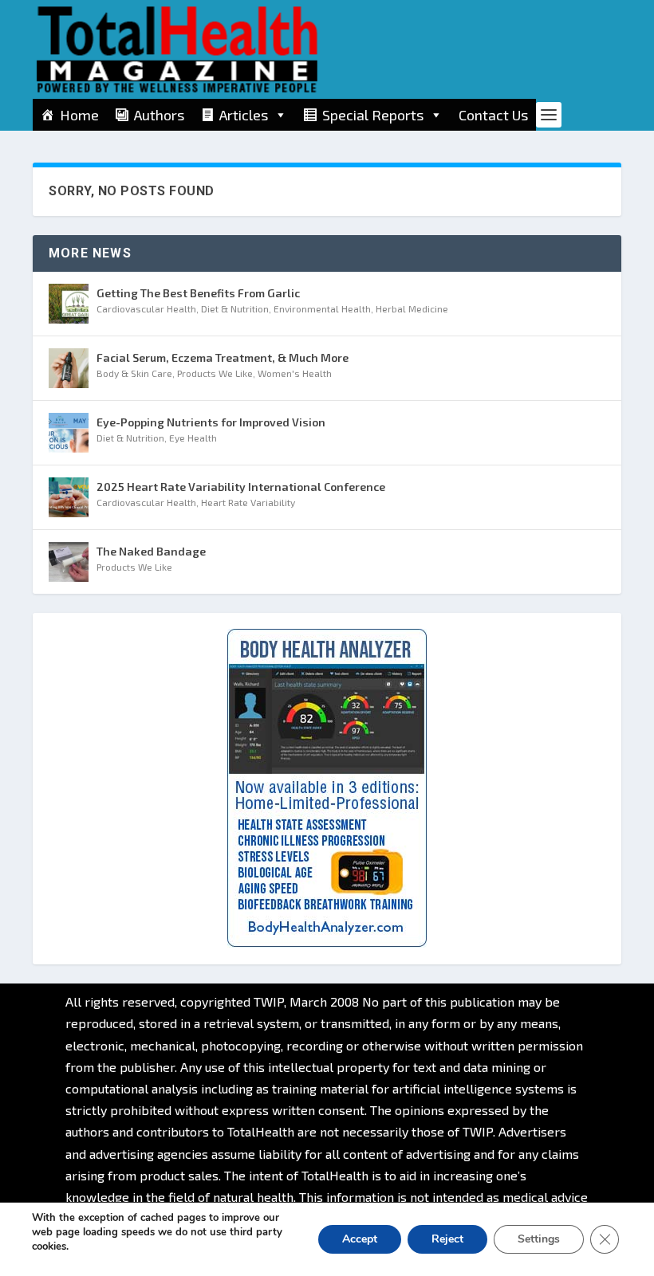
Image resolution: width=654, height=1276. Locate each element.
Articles (243, 115)
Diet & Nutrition (235, 308)
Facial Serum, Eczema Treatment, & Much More (223, 357)
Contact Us (493, 115)
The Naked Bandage (151, 551)
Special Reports (373, 115)
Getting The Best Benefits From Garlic (198, 293)
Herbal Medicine (412, 308)
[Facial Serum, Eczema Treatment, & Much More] (69, 368)
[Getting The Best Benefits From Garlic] (69, 304)
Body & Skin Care (134, 373)
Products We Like (215, 373)
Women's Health (295, 373)
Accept (359, 1239)
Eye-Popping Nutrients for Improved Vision (211, 422)
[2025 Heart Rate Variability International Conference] (69, 497)
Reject (447, 1239)
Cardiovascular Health (146, 308)
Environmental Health (322, 308)
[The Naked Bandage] (69, 562)
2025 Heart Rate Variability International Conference (241, 486)
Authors (159, 115)
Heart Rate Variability (248, 502)
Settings (539, 1239)
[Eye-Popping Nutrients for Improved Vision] (69, 433)
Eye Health (193, 437)
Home (79, 115)
